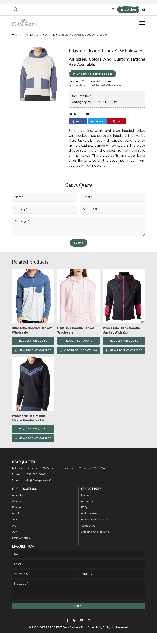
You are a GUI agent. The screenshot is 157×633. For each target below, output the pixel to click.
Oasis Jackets (79, 140)
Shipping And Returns (95, 531)
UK (14, 525)
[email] (143, 10)
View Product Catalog (35, 350)
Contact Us (88, 525)
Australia (17, 494)
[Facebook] (67, 620)
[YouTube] (81, 620)
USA (14, 531)
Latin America (21, 537)
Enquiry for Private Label (94, 73)
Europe (16, 507)
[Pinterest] (74, 620)
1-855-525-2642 (35, 474)
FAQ (84, 507)
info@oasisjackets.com (40, 480)
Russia (16, 513)
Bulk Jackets (89, 513)
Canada (17, 501)
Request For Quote (33, 340)
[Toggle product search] (16, 9)
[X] (89, 620)
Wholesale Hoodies (40, 35)
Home (16, 35)
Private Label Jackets (95, 519)
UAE (14, 519)
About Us (87, 501)
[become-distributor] (113, 10)
